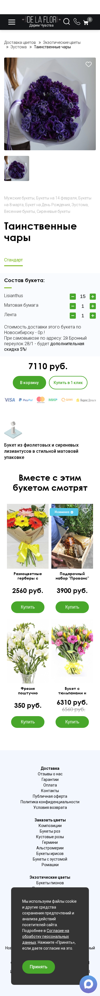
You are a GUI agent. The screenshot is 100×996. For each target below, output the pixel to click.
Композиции (50, 825)
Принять (39, 966)
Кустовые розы (50, 837)
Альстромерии (50, 848)
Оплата (50, 785)
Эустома (80, 204)
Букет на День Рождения (47, 204)
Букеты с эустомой (50, 859)
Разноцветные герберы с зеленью (28, 575)
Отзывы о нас (50, 774)
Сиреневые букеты (53, 211)
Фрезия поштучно (28, 690)
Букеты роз (50, 831)
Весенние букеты (19, 211)
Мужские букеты (19, 198)
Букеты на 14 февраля (56, 198)
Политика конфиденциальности (50, 802)
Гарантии (50, 779)
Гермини (50, 842)
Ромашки (50, 864)
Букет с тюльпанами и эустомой (72, 690)
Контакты (50, 790)
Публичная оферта (50, 796)
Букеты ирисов (50, 853)
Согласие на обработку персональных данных (45, 936)
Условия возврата (50, 807)
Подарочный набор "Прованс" (72, 575)
